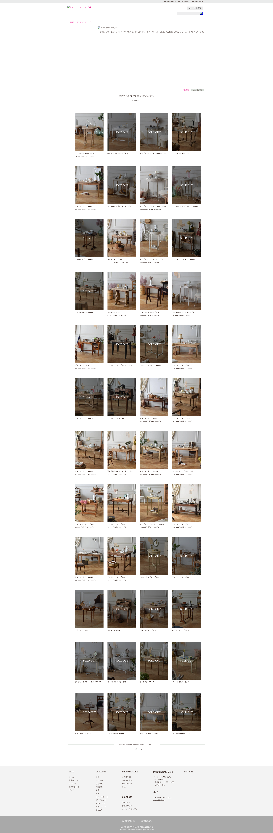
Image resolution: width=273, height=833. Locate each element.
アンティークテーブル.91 (181, 418)
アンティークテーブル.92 (84, 418)
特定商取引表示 (146, 821)
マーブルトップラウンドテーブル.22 (185, 206)
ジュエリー (80, 83)
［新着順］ (186, 90)
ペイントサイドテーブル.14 (149, 577)
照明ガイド (126, 802)
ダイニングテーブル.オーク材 (182, 471)
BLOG (163, 10)
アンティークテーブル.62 (116, 577)
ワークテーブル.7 (113, 312)
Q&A (124, 787)
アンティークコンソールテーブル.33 (88, 682)
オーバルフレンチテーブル (116, 682)
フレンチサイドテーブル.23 (84, 524)
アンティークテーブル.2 (148, 418)
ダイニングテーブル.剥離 (149, 733)
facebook (181, 8)
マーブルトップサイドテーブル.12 (184, 312)
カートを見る (194, 8)
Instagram (184, 8)
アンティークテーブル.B (83, 206)
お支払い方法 (127, 780)
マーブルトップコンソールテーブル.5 (153, 153)
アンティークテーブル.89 (149, 471)
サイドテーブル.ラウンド (84, 733)
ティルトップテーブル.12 (84, 259)
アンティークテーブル (84, 22)
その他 (80, 78)
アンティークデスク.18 (115, 418)
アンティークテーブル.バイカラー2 (119, 365)
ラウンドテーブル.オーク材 (84, 153)
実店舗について (75, 780)
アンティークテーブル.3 (180, 577)
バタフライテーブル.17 (148, 630)
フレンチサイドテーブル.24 (149, 312)
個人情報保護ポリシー (129, 821)
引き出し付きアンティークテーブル (120, 471)
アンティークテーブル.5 (180, 153)
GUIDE (147, 10)
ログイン (72, 784)
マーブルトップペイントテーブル (119, 206)
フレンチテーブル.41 (147, 682)
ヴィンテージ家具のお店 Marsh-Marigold (162, 799)
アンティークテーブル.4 (180, 365)
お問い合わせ (74, 787)
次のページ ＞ (137, 100)
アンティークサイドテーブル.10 (183, 259)
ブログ (71, 790)
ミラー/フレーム (80, 65)
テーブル (80, 43)
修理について (127, 806)
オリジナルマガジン (129, 809)
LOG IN (163, 13)
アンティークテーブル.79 (84, 577)
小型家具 (80, 47)
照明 (80, 61)
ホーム (71, 777)
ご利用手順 (126, 777)
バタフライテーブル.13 (180, 630)
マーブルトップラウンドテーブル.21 (153, 259)
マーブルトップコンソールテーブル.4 (153, 206)
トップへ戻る (197, 760)
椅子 (80, 39)
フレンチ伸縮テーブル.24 (84, 312)
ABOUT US (147, 13)
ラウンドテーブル (81, 630)
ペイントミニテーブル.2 (180, 682)
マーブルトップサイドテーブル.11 (152, 524)
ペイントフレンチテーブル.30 (117, 153)
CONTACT (163, 7)
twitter (178, 8)
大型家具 (80, 52)
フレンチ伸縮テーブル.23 (181, 733)
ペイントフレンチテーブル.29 (150, 365)
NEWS (147, 7)
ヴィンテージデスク (82, 365)
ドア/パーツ (80, 74)
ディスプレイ (101, 807)
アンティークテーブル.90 (84, 471)
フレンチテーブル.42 (114, 259)
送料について (127, 784)
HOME (71, 22)
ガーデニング (80, 70)
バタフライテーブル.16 (115, 733)
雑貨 (80, 56)
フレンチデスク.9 (113, 630)
